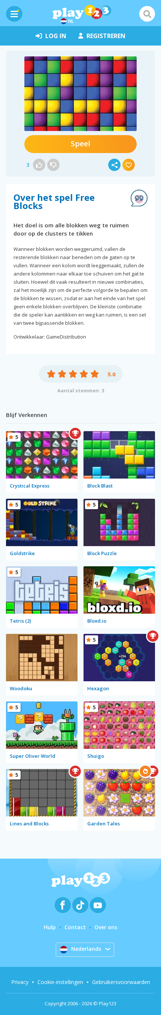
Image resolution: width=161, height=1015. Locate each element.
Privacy (19, 982)
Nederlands (86, 948)
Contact (75, 927)
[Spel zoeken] (147, 14)
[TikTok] (80, 905)
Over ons (105, 927)
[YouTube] (98, 905)
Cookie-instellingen (60, 982)
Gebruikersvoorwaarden (121, 982)
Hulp (50, 927)
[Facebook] (63, 905)
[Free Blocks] (80, 93)
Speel (80, 143)
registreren (105, 36)
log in (55, 36)
